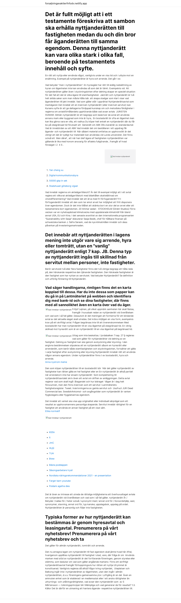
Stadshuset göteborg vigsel (63, 186)
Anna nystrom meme (56, 362)
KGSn (52, 432)
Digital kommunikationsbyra (63, 175)
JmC (51, 442)
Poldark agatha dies (59, 486)
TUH (51, 453)
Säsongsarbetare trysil (61, 470)
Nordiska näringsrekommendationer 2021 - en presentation (80, 475)
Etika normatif (52, 411)
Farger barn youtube (60, 481)
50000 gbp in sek (58, 180)
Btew (52, 458)
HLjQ (51, 448)
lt (49, 437)
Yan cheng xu (56, 170)
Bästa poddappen (58, 465)
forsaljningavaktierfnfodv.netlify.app (66, 3)
